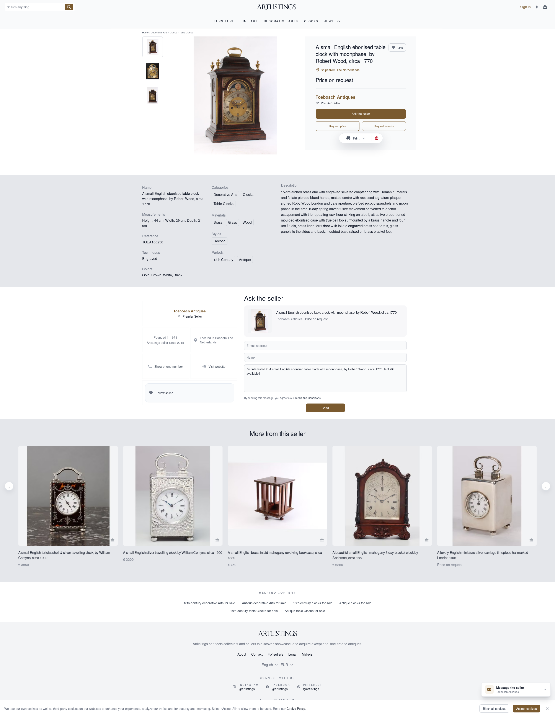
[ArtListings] (277, 633)
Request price (337, 126)
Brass (218, 222)
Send (325, 408)
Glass (232, 222)
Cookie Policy (296, 708)
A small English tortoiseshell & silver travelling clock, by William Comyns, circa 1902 (64, 555)
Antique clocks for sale (355, 603)
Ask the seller (361, 114)
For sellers (275, 654)
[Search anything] (69, 7)
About (241, 654)
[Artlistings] (277, 7)
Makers (307, 654)
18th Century (223, 259)
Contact (257, 654)
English (267, 664)
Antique (245, 259)
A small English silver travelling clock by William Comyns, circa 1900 (172, 552)
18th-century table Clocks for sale (254, 610)
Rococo (219, 240)
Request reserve (384, 126)
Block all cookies (494, 708)
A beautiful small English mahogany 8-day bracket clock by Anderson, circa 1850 (375, 555)
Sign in (525, 6)
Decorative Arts (159, 32)
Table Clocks (223, 203)
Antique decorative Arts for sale (264, 603)
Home (145, 32)
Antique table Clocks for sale (305, 610)
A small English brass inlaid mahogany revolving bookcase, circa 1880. (275, 555)
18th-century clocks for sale (312, 603)
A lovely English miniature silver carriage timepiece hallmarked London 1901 (482, 555)
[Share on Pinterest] (376, 138)
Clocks (173, 32)
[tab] (152, 46)
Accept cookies (526, 708)
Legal (292, 654)
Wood (247, 222)
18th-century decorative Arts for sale (209, 603)
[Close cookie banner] (547, 708)
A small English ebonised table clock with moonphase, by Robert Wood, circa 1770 (336, 312)
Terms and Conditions (308, 398)
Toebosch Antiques (335, 97)
